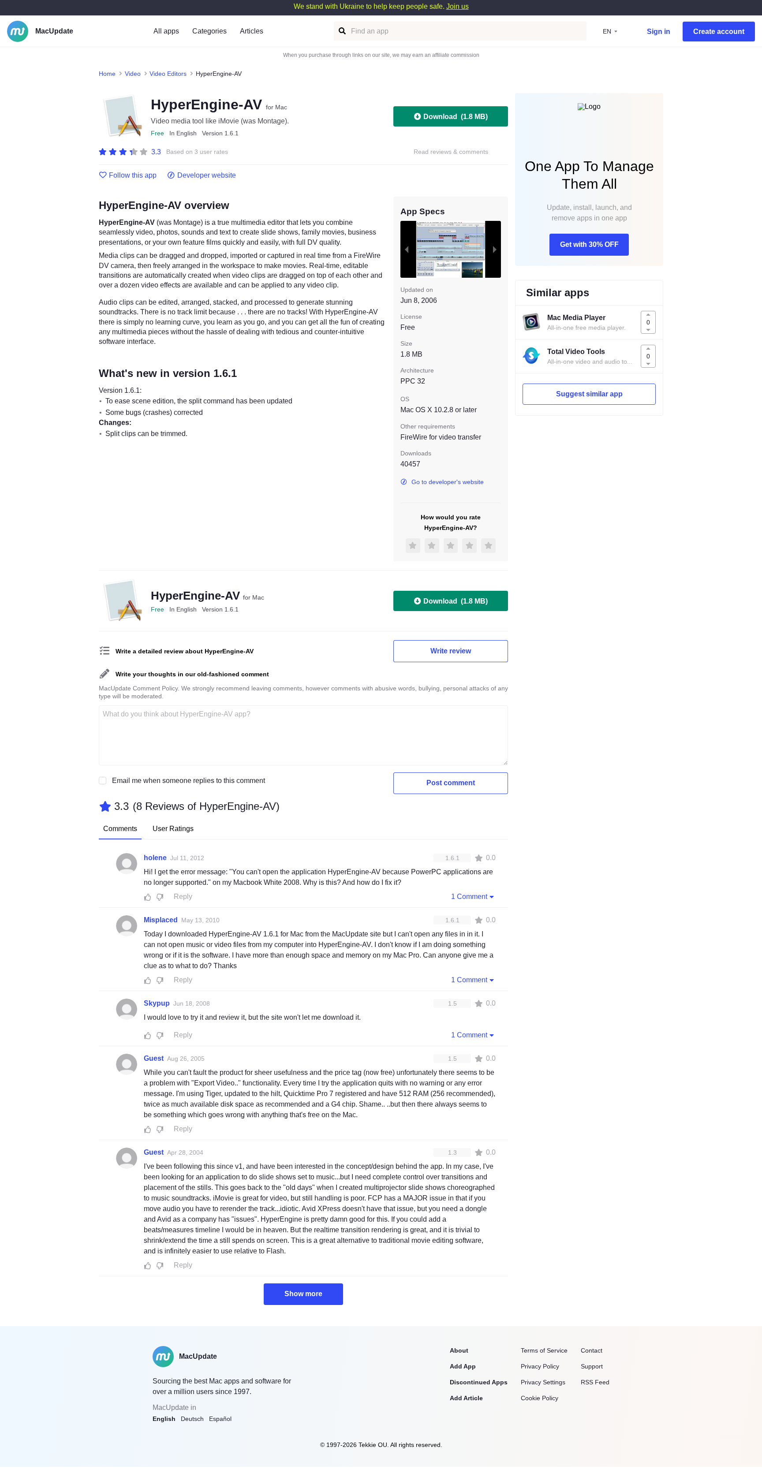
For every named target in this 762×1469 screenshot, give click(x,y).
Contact (591, 1350)
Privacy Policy (540, 1366)
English (164, 1419)
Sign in (658, 31)
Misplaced (161, 920)
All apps (166, 31)
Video (133, 74)
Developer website (206, 175)
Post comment (450, 782)
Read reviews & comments (451, 152)
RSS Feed (595, 1382)
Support (592, 1366)
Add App (463, 1366)
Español (220, 1419)
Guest (154, 1058)
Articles (251, 31)
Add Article (466, 1398)
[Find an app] (341, 31)
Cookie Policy (539, 1398)
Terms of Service (544, 1350)
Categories (209, 31)
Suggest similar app (589, 394)
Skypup (157, 1003)
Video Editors (168, 74)
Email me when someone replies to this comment (188, 780)
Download (455, 116)
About (459, 1350)
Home (107, 74)
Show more (303, 1293)
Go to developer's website (447, 482)
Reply (183, 896)
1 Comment (469, 896)
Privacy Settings (543, 1382)
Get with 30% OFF (589, 244)
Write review (450, 651)
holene (155, 857)
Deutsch (192, 1419)
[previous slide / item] (406, 249)
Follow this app (133, 175)
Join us (457, 6)
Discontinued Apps (479, 1382)
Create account (718, 31)
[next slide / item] (495, 249)
